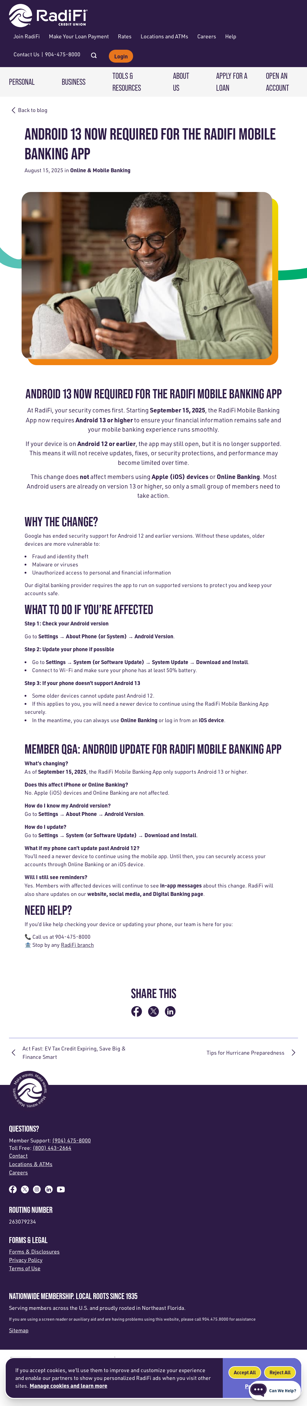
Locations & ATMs (30, 1164)
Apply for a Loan (231, 81)
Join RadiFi (26, 36)
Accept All (245, 1372)
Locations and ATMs (164, 36)
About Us (181, 81)
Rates (125, 36)
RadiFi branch (77, 944)
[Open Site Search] (93, 54)
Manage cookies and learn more (68, 1385)
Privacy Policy (26, 1260)
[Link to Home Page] (48, 16)
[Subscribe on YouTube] (61, 1191)
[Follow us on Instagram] (37, 1191)
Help (230, 36)
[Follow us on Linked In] (49, 1191)
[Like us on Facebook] (13, 1191)
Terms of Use (24, 1268)
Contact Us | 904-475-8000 (46, 54)
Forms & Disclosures (34, 1251)
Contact (18, 1155)
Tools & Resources (126, 81)
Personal (22, 82)
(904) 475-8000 (71, 1140)
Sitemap (18, 1330)
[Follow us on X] (25, 1191)
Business (73, 82)
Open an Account (277, 81)
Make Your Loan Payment (79, 36)
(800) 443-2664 (52, 1148)
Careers (206, 36)
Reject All (280, 1372)
